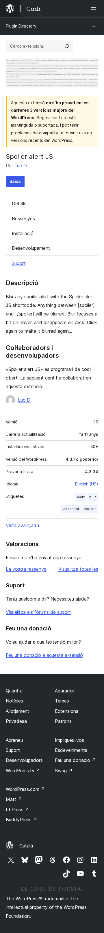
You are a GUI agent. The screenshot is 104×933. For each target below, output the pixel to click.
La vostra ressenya (26, 569)
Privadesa (16, 721)
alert (81, 497)
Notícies (14, 701)
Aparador (64, 691)
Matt (14, 799)
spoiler (90, 509)
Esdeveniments (71, 750)
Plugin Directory (21, 26)
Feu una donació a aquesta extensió (44, 655)
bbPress (17, 809)
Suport (19, 263)
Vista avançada (22, 525)
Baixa (15, 181)
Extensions (66, 711)
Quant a (14, 691)
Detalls (19, 203)
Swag (64, 770)
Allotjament (17, 711)
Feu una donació (75, 760)
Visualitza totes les (78, 569)
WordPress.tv (23, 770)
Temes (62, 701)
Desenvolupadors (24, 760)
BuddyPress (21, 819)
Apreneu (14, 740)
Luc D (20, 166)
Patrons (63, 721)
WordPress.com (25, 789)
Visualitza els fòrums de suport (38, 612)
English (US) (86, 483)
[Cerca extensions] (67, 46)
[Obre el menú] (95, 8)
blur (92, 497)
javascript (70, 509)
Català (26, 846)
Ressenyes (23, 218)
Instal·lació (23, 233)
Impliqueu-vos (69, 740)
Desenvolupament (31, 248)
